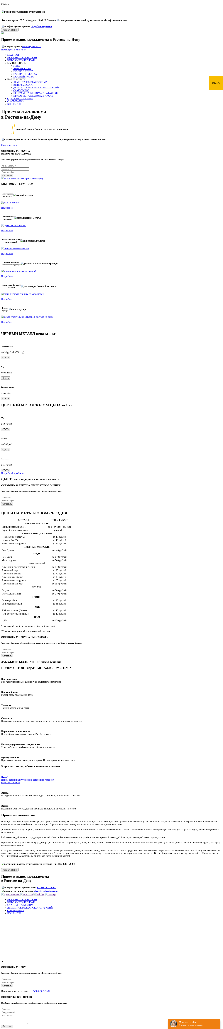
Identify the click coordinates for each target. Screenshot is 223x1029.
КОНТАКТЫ (14, 104)
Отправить (7, 175)
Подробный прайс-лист (13, 473)
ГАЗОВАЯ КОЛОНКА (25, 74)
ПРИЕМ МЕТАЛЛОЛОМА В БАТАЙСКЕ (35, 93)
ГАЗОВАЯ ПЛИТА (23, 71)
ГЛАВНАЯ (13, 54)
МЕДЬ (16, 65)
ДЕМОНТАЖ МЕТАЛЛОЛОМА (30, 82)
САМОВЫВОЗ (21, 90)
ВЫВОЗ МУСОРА (23, 85)
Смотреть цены (9, 145)
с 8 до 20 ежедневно (41, 26)
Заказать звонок (9, 30)
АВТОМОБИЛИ (22, 68)
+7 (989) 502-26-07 (55, 11)
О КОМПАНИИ (15, 101)
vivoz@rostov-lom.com (45, 891)
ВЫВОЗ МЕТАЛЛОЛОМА (21, 60)
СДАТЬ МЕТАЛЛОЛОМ (20, 98)
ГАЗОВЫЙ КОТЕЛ (23, 76)
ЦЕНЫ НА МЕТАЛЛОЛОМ (22, 57)
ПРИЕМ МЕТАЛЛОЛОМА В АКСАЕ (33, 95)
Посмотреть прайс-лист (13, 49)
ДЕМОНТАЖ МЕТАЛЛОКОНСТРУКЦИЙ (36, 87)
